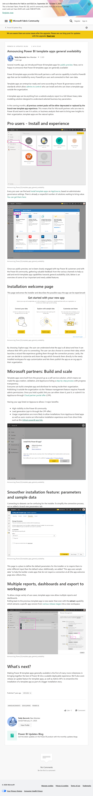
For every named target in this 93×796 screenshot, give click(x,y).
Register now (7, 12)
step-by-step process (65, 380)
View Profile (25, 725)
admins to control (33, 86)
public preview (66, 64)
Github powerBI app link (32, 420)
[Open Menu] (86, 27)
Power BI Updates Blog (14, 27)
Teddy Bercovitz (20, 57)
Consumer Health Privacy (33, 791)
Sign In (84, 21)
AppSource (55, 191)
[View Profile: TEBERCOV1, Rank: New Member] (10, 58)
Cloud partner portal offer (35, 395)
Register (77, 21)
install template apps (39, 191)
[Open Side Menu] (6, 21)
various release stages (52, 603)
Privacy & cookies (62, 786)
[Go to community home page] (24, 21)
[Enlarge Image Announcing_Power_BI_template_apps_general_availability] (46, 156)
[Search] (71, 21)
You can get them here (16, 197)
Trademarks (87, 786)
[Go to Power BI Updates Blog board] (12, 735)
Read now (51, 36)
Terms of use (75, 786)
